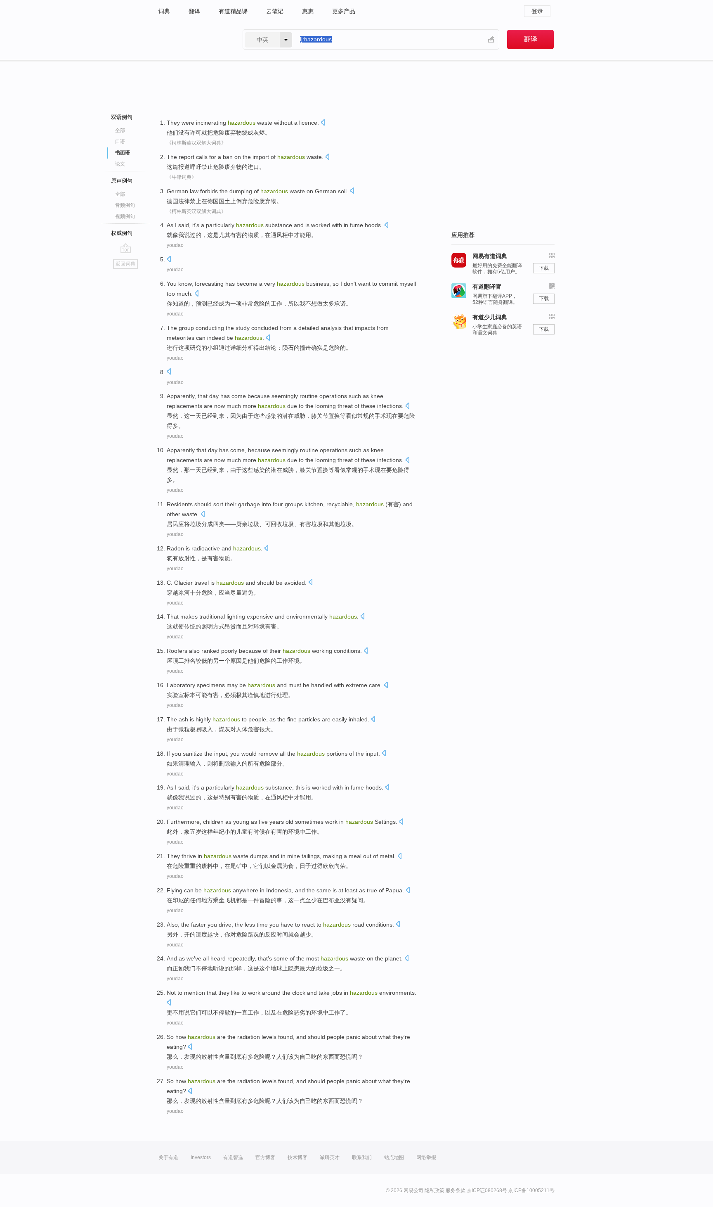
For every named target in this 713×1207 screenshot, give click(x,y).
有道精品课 (233, 11)
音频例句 (125, 205)
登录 (537, 11)
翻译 (194, 11)
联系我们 (362, 1157)
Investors (201, 1157)
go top (125, 248)
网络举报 (426, 1157)
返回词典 (125, 264)
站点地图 (394, 1157)
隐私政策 (434, 1190)
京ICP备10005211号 (531, 1190)
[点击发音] (323, 123)
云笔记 (274, 11)
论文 (120, 164)
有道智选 (233, 1157)
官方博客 (265, 1157)
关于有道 (168, 1157)
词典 (164, 11)
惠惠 (308, 11)
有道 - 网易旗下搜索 (192, 39)
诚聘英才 (330, 1157)
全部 (120, 130)
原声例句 (121, 181)
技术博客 (297, 1157)
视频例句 (125, 216)
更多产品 (343, 11)
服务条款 (455, 1190)
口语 (120, 142)
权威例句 (121, 233)
